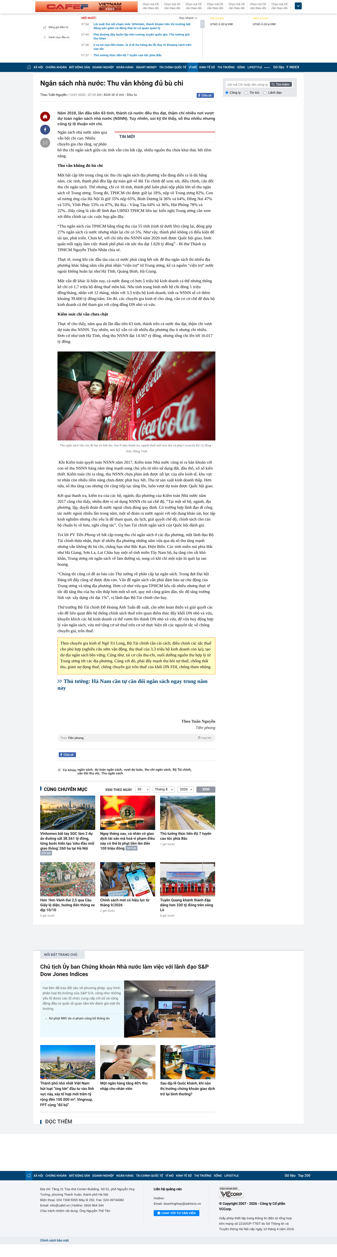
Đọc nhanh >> (188, 18)
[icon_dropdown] (298, 6)
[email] (45, 143)
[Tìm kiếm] (281, 84)
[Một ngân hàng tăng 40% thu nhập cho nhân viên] (127, 1062)
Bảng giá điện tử (58, 27)
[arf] (136, 743)
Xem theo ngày (118, 790)
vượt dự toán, (133, 770)
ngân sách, (85, 770)
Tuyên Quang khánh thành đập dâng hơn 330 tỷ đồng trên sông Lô (186, 905)
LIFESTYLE (255, 67)
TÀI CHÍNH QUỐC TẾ (172, 67)
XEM (205, 789)
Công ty (235, 92)
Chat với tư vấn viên (179, 1213)
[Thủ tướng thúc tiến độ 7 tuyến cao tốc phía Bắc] (187, 813)
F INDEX (293, 67)
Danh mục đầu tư (59, 37)
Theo (135, 738)
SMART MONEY (146, 67)
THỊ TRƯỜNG (226, 67)
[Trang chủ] (29, 67)
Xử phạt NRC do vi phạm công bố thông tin (79, 1018)
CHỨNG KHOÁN (56, 67)
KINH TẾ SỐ (207, 67)
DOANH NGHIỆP (103, 67)
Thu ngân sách (112, 773)
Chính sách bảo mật (54, 1240)
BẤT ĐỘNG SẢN (79, 67)
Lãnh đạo (275, 92)
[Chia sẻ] (45, 130)
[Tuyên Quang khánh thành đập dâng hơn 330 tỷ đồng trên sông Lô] (187, 879)
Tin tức (255, 92)
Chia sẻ (206, 95)
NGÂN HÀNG (125, 67)
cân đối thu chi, (88, 773)
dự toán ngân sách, (109, 770)
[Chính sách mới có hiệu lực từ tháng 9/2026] (127, 879)
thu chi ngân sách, (158, 770)
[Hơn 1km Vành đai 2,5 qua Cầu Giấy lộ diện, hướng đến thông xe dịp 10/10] (67, 879)
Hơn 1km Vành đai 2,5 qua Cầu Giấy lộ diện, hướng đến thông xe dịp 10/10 (67, 905)
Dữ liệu (278, 67)
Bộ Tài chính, (182, 770)
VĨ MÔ (193, 67)
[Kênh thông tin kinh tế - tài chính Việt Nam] (86, 6)
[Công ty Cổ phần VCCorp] (258, 1193)
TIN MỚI (127, 136)
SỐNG (241, 67)
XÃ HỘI (38, 67)
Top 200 (304, 1176)
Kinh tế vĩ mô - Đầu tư (120, 95)
